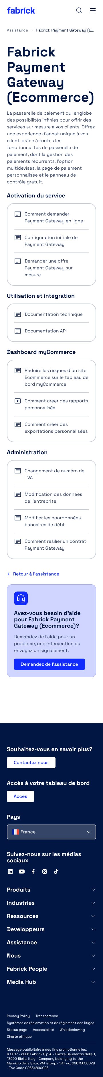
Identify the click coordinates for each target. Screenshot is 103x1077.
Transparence (46, 1016)
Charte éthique (19, 1036)
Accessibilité (43, 1029)
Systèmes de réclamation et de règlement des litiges (50, 1023)
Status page (17, 1029)
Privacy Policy (18, 1016)
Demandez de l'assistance (49, 664)
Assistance (17, 30)
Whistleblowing (72, 1029)
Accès (20, 796)
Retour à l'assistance (36, 574)
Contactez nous (31, 762)
